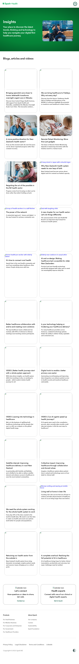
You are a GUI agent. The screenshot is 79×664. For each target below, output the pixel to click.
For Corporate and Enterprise (12, 626)
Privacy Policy (8, 645)
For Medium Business (9, 623)
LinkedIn (49, 645)
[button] (75, 4)
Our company (32, 619)
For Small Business (9, 619)
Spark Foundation (33, 629)
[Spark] (10, 4)
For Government (8, 629)
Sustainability (32, 626)
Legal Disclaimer (21, 645)
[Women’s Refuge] (74, 650)
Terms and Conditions (36, 645)
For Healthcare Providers (10, 632)
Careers (30, 623)
